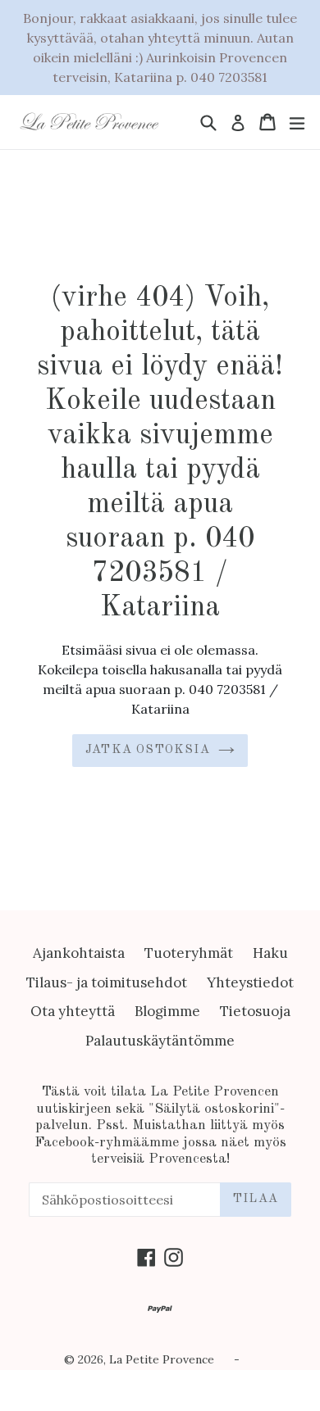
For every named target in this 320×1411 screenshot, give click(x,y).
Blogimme (167, 1011)
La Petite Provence (161, 1359)
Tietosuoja (255, 1011)
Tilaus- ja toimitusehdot (106, 982)
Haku (270, 953)
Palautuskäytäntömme (160, 1041)
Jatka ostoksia (147, 750)
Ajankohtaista (79, 953)
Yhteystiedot (250, 982)
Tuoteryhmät (188, 953)
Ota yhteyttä (72, 1011)
